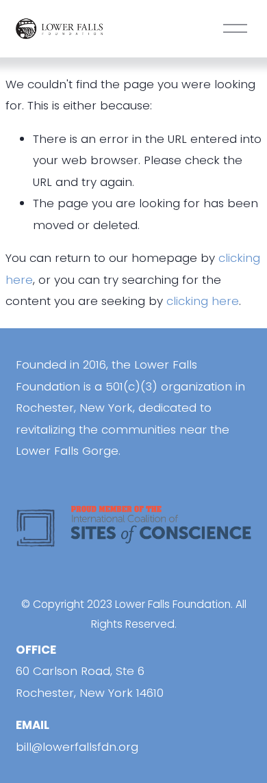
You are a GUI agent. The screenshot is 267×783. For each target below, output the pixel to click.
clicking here (202, 301)
